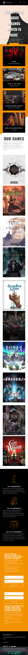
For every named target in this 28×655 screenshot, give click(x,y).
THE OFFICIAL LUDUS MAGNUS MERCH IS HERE (14, 23)
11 (19, 41)
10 (18, 41)
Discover (14, 182)
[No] (26, 651)
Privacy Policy (5, 642)
